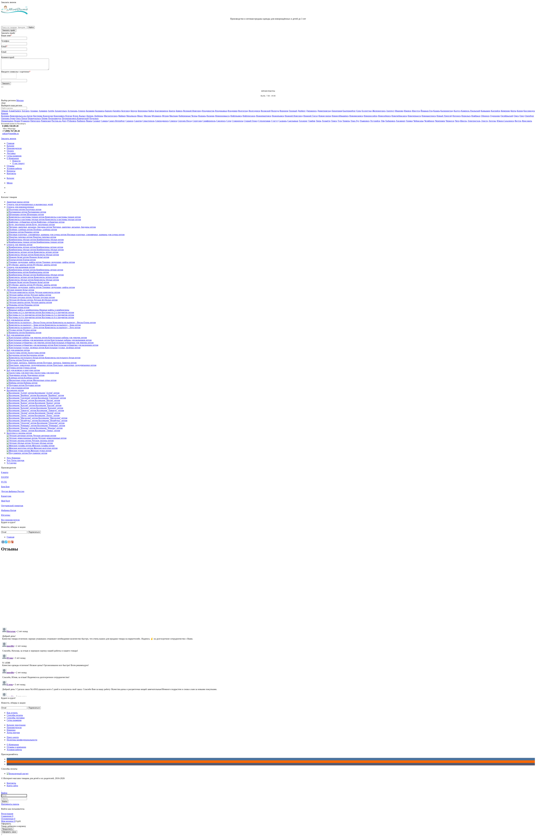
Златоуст (390, 111)
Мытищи (173, 116)
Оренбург (529, 116)
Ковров (4, 113)
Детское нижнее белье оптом (20, 290)
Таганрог (303, 121)
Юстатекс (5, 515)
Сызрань (282, 121)
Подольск (94, 118)
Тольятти (326, 121)
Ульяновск (365, 121)
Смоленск (221, 121)
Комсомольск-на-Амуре (21, 116)
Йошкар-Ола (427, 111)
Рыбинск (81, 121)
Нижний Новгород (294, 116)
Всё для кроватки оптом (18, 350)
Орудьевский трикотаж (12, 505)
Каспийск (495, 111)
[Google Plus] (12, 542)
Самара (104, 121)
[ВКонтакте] (3, 542)
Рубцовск (71, 121)
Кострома (37, 116)
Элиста (484, 121)
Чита (457, 121)
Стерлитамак (264, 121)
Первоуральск (34, 118)
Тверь (318, 121)
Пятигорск (35, 121)
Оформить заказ (9, 832)
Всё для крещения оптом (18, 335)
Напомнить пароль (10, 804)
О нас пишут (18, 163)
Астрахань (72, 111)
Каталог (10, 146)
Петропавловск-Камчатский (75, 118)
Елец (358, 111)
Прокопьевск (7, 121)
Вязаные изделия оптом (18, 307)
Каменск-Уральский (470, 111)
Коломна (5, 116)
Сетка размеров (14, 156)
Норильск (466, 116)
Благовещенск (161, 111)
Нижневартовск (263, 116)
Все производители (10, 520)
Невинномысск (222, 116)
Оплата (10, 151)
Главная (10, 143)
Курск (75, 116)
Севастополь (148, 121)
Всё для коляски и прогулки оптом (23, 370)
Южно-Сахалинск (505, 121)
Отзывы (10, 166)
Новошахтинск (429, 116)
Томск (334, 121)
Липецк (90, 116)
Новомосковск (356, 116)
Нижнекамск (278, 116)
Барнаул (109, 111)
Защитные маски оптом (18, 202)
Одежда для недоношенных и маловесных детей (30, 204)
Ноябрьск (475, 116)
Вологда (275, 111)
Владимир (233, 111)
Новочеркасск (414, 116)
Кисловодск (529, 111)
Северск (173, 121)
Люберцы (98, 116)
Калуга (457, 111)
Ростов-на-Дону (59, 121)
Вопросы (11, 171)
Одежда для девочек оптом (19, 244)
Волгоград (243, 111)
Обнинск (485, 116)
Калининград (446, 111)
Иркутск (416, 111)
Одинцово (495, 116)
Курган (68, 116)
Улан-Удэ (354, 121)
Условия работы (14, 168)
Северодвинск (162, 121)
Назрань (202, 116)
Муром (165, 116)
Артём (51, 111)
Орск (18, 118)
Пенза (24, 118)
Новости (16, 161)
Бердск (134, 111)
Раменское (46, 121)
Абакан (4, 111)
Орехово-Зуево (8, 118)
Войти (4, 801)
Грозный (293, 111)
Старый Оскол (251, 121)
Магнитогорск (111, 116)
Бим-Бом (5, 486)
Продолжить (7, 829)
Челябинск (429, 121)
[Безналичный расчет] (17, 773)
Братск (172, 111)
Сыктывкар (292, 121)
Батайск (117, 111)
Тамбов (311, 121)
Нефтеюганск (248, 116)
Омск (516, 116)
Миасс (140, 116)
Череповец (440, 121)
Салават (96, 121)
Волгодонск (254, 111)
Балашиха (100, 111)
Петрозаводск (54, 118)
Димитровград (324, 111)
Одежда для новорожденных (20, 207)
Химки (409, 121)
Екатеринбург (349, 111)
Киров (520, 111)
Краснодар (48, 116)
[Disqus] (268, 589)
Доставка (11, 153)
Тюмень (346, 121)
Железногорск (379, 111)
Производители (14, 148)
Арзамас (34, 111)
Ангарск (25, 111)
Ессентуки (367, 111)
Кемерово (505, 111)
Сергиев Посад (185, 121)
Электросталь (473, 121)
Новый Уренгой (444, 116)
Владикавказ (221, 111)
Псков (17, 121)
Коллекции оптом (15, 390)
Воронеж (284, 111)
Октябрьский (507, 116)
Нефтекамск (236, 116)
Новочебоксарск (399, 116)
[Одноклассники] (9, 542)
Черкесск (450, 121)
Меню (10, 183)
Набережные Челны (188, 116)
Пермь (44, 118)
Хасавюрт (400, 121)
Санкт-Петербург (116, 121)
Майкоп (122, 116)
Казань (436, 111)
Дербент (302, 111)
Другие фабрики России (12, 491)
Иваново (399, 111)
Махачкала (131, 116)
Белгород (125, 111)
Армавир (43, 111)
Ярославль (527, 121)
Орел (521, 116)
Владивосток (208, 111)
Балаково (90, 111)
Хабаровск (390, 121)
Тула (340, 121)
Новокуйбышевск (340, 116)
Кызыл (82, 116)
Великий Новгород (192, 111)
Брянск (179, 111)
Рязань (89, 121)
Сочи (228, 121)
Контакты (11, 173)
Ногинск (456, 116)
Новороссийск (370, 116)
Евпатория (337, 111)
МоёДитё (5, 501)
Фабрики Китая (8, 510)
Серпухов (197, 121)
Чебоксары (418, 121)
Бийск (151, 111)
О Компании (13, 158)
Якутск (518, 121)
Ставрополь (237, 121)
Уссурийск (375, 121)
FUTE (4, 482)
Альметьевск (15, 111)
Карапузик (6, 496)
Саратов (138, 121)
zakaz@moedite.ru (10, 133)
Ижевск (407, 111)
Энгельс (492, 121)
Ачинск (81, 111)
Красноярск (59, 116)
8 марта (4, 472)
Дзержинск (311, 111)
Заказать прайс (8, 30)
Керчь (513, 111)
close (3, 103)
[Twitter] (6, 542)
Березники (143, 111)
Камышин (485, 111)
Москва (20, 100)
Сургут (274, 121)
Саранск (129, 121)
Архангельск (61, 111)
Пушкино (25, 121)
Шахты (463, 121)
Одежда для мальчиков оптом (21, 267)
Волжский (266, 111)
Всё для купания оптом (18, 388)
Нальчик (210, 116)
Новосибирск (384, 116)
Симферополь (209, 121)
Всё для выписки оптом (18, 320)
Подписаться (34, 532)
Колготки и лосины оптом (19, 433)
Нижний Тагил (310, 116)
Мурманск (156, 116)
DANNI (5, 477)
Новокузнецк (324, 116)
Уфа (383, 121)
